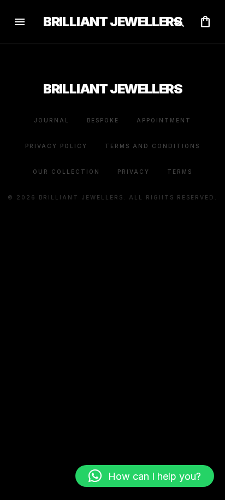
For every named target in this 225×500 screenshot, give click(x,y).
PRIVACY (133, 171)
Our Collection (66, 171)
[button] (144, 476)
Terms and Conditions (152, 146)
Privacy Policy (56, 146)
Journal (51, 120)
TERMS (179, 171)
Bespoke (103, 120)
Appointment (164, 120)
